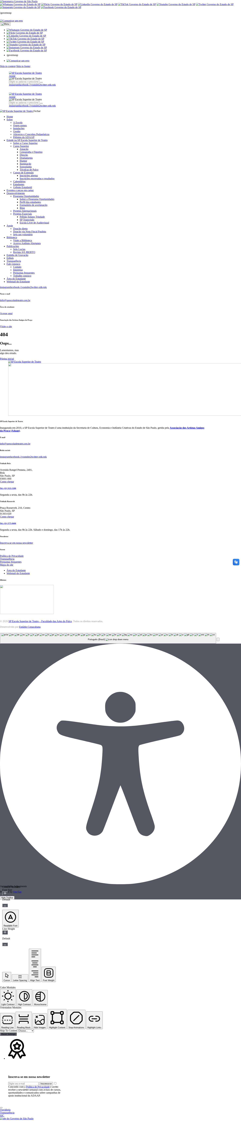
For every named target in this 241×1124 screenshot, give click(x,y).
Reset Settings (8, 1034)
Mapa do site (6, 564)
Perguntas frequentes (10, 561)
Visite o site (6, 326)
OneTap (17, 891)
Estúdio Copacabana (29, 626)
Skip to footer (23, 66)
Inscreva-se (46, 1083)
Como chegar (7, 481)
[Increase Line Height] (5, 932)
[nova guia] (11, 20)
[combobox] (108, 638)
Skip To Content (9, 1030)
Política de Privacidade (12, 556)
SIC (2, 1115)
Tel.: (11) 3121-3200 (8, 488)
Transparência (7, 558)
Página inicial (7, 358)
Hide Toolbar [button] (7, 897)
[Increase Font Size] (5, 893)
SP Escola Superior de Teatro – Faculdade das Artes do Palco (40, 621)
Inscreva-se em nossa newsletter (16, 542)
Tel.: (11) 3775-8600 (8, 523)
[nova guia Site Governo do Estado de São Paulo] (19, 1)
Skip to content (8, 66)
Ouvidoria (5, 1109)
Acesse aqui (6, 313)
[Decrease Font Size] (5, 905)
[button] (27, 29)
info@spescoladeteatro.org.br (15, 300)
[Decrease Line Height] (5, 944)
